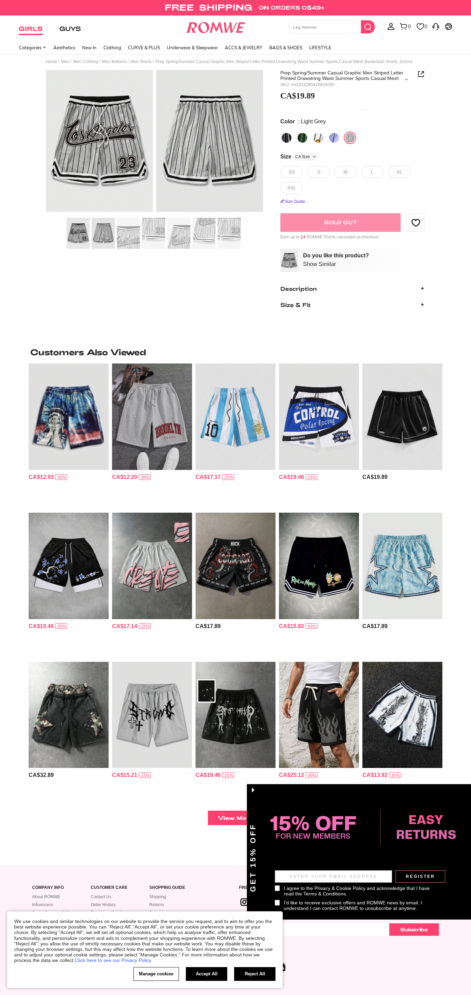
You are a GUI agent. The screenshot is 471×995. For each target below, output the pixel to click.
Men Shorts (141, 61)
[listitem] (69, 435)
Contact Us (101, 896)
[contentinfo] (41, 477)
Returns (156, 904)
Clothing (112, 47)
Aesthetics (64, 47)
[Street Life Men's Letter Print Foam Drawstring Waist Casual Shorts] (152, 566)
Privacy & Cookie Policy (339, 888)
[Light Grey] (350, 138)
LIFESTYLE (320, 47)
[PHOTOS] (154, 142)
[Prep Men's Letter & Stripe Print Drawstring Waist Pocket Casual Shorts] (235, 416)
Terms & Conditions (324, 893)
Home (51, 61)
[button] (416, 222)
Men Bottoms (114, 61)
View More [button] (235, 817)
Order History (103, 904)
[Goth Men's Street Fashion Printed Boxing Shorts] (235, 566)
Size (295, 157)
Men (65, 61)
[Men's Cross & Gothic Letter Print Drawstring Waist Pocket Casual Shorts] (152, 715)
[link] (235, 8)
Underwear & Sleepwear (192, 47)
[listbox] (391, 26)
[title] (235, 352)
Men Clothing (85, 61)
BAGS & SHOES (285, 47)
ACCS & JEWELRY (243, 47)
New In (89, 47)
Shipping (157, 896)
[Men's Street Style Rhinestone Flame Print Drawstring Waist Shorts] (319, 715)
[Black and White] (286, 138)
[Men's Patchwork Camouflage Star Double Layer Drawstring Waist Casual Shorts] (69, 715)
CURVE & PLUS (144, 47)
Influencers (42, 904)
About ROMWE (46, 896)
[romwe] (215, 26)
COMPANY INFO (48, 887)
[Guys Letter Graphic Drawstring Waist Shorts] (152, 416)
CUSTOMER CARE (109, 887)
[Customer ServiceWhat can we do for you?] (436, 26)
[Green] (302, 138)
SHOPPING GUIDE (167, 887)
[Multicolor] (318, 138)
